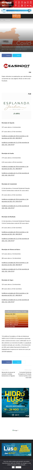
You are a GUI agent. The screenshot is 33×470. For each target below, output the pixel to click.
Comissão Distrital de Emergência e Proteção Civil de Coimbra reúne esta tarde (24, 375)
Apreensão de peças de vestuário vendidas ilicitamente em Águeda (8, 374)
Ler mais (18, 467)
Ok (13, 467)
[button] (30, 16)
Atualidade (7, 20)
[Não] (31, 465)
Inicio (2, 20)
